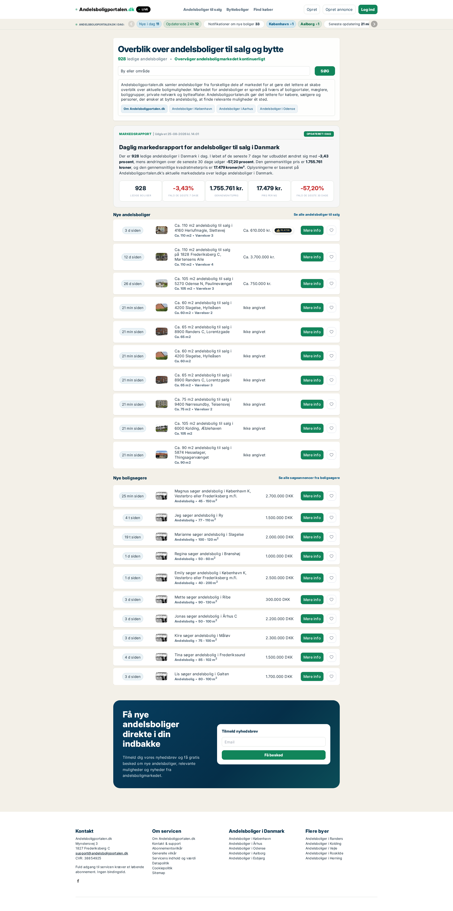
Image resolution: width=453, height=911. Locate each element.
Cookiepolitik (162, 868)
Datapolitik (160, 863)
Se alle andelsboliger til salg (317, 214)
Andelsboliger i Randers (324, 839)
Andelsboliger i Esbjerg (247, 858)
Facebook (78, 881)
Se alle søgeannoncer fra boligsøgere (309, 478)
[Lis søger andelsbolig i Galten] (161, 676)
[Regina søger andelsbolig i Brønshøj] (161, 556)
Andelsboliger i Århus (245, 843)
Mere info (312, 230)
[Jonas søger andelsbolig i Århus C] (161, 618)
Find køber (263, 9)
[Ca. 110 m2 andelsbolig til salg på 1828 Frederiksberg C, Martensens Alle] (268, 257)
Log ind (368, 9)
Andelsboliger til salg (202, 9)
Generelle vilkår (164, 853)
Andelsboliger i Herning (324, 858)
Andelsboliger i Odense (277, 109)
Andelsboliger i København (192, 109)
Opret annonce (339, 9)
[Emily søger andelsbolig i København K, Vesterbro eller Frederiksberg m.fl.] (161, 578)
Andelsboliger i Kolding (324, 843)
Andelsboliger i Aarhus (236, 109)
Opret (312, 9)
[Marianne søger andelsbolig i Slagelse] (161, 536)
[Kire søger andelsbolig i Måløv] (161, 638)
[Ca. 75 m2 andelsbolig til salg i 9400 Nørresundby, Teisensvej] (268, 404)
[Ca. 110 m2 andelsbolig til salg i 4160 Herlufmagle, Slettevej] (268, 230)
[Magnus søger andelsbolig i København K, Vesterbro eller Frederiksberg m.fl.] (161, 496)
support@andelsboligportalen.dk (102, 853)
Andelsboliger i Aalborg (247, 853)
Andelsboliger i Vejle (321, 848)
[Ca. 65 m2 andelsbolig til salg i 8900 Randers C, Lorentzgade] (268, 332)
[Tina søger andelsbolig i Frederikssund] (161, 657)
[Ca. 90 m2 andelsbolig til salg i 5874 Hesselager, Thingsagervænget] (268, 455)
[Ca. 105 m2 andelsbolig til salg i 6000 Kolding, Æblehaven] (268, 428)
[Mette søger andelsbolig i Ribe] (161, 599)
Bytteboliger (237, 9)
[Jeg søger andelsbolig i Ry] (161, 517)
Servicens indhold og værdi (174, 858)
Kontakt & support (166, 843)
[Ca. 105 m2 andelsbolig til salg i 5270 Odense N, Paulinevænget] (268, 283)
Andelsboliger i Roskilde (324, 853)
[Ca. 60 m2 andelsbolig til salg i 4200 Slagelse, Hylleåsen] (268, 307)
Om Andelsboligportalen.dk (144, 109)
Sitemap (158, 873)
